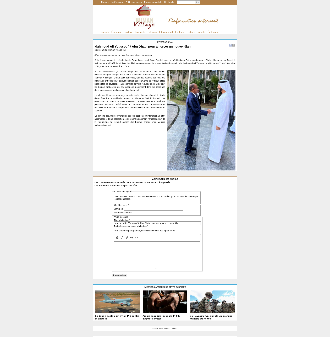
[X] (233, 45)
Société (105, 32)
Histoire (191, 32)
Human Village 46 (116, 50)
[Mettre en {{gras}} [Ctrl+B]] (117, 237)
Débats (201, 32)
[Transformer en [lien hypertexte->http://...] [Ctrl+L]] (126, 237)
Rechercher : (170, 2)
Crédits (174, 328)
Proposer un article (153, 2)
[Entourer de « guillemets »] (136, 237)
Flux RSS (157, 328)
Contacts (165, 328)
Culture (129, 32)
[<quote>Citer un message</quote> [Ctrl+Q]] (131, 237)
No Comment (117, 2)
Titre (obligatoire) (122, 220)
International (166, 32)
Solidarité (140, 32)
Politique (152, 32)
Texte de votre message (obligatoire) (131, 226)
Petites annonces (134, 2)
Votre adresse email (123, 212)
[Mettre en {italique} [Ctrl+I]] (122, 237)
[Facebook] (230, 45)
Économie (116, 32)
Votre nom (118, 209)
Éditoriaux (213, 32)
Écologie (179, 32)
